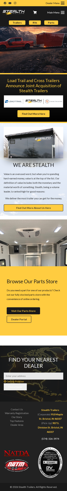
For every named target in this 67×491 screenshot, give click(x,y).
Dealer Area (16, 424)
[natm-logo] (17, 465)
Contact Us (17, 409)
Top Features (17, 420)
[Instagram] (14, 3)
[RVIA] (50, 462)
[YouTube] (9, 3)
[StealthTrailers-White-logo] (13, 12)
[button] (56, 12)
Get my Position (15, 381)
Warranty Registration (17, 413)
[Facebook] (4, 3)
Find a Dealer (15, 386)
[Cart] (35, 12)
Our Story (17, 416)
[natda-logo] (17, 453)
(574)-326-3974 (50, 438)
